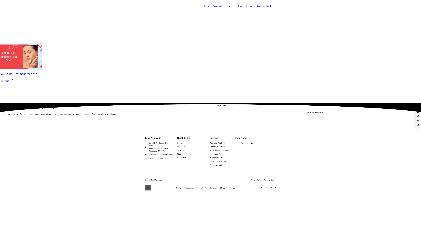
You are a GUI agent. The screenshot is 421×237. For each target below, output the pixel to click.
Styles (222, 188)
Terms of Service (270, 180)
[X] (251, 143)
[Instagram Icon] (266, 188)
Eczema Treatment (217, 147)
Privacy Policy (256, 180)
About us (181, 147)
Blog (240, 6)
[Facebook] (236, 143)
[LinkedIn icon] (271, 188)
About (231, 6)
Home (206, 6)
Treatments (217, 6)
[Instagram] (241, 143)
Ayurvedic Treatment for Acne (18, 73)
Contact (249, 6)
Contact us (182, 158)
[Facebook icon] (261, 188)
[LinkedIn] (246, 143)
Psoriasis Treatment (218, 143)
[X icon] (275, 188)
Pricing (213, 188)
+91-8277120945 (156, 158)
